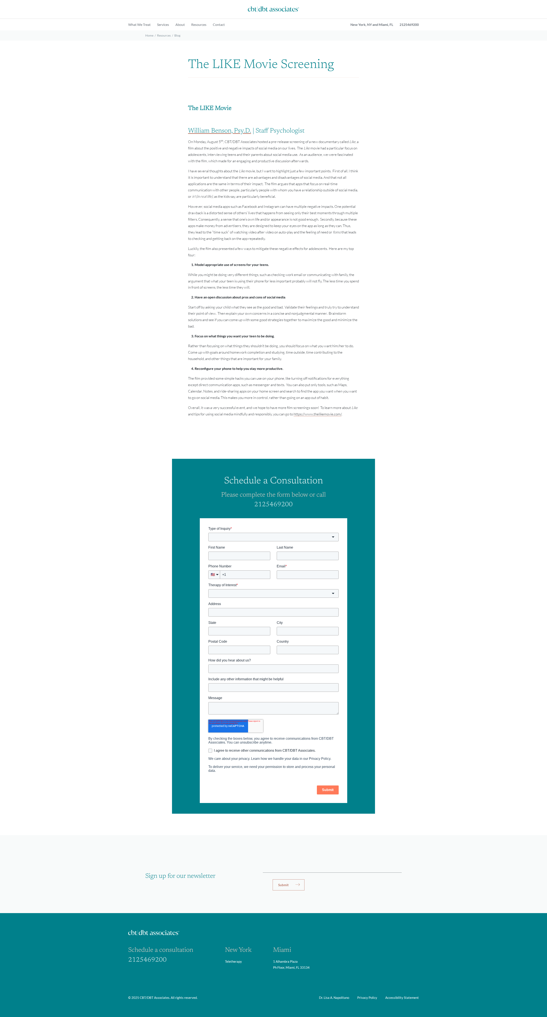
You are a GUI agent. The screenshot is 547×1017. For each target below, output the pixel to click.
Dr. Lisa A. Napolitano (334, 997)
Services (163, 24)
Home (149, 35)
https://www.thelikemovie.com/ (317, 414)
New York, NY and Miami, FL (371, 24)
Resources (198, 24)
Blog (177, 35)
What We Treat (139, 24)
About (180, 24)
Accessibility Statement (402, 997)
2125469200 (409, 24)
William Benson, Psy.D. (219, 131)
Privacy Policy (367, 997)
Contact (219, 24)
